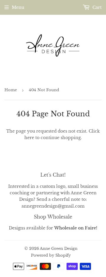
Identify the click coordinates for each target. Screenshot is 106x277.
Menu (18, 7)
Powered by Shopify (51, 255)
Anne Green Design (58, 248)
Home (10, 89)
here (29, 137)
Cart (96, 7)
